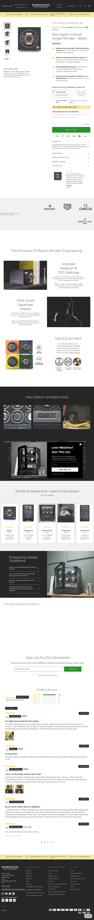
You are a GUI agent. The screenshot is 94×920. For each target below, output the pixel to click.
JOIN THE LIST (65, 469)
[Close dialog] (80, 444)
